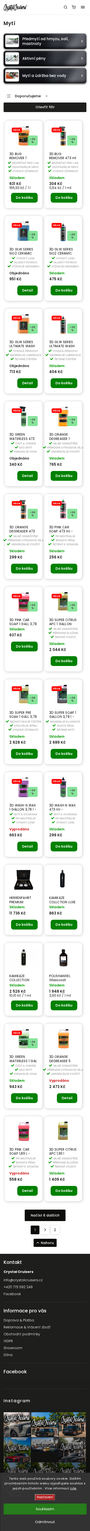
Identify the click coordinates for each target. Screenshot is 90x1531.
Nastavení (45, 1497)
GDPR (8, 1341)
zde (73, 1488)
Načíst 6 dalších (45, 1215)
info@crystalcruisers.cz (23, 1280)
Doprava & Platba (19, 1320)
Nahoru (47, 1242)
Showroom (13, 1348)
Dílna (8, 1354)
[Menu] (83, 7)
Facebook (12, 1294)
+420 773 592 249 (18, 1287)
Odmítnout (45, 1521)
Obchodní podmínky (22, 1334)
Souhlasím (45, 1508)
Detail (27, 290)
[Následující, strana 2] (45, 1230)
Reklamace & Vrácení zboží (27, 1327)
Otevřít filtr (45, 107)
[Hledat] (65, 7)
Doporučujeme (28, 96)
